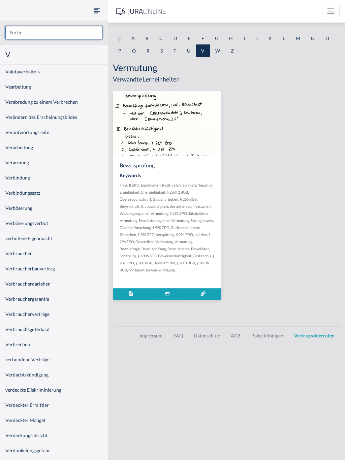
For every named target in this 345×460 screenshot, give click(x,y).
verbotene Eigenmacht (28, 238)
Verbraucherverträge (27, 314)
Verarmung (17, 162)
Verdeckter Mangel (25, 420)
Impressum (151, 335)
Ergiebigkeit (151, 185)
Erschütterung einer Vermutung (164, 220)
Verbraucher (18, 253)
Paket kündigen (267, 335)
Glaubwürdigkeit (154, 206)
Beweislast (200, 249)
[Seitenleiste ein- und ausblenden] (97, 10)
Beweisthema (178, 249)
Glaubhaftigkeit (166, 199)
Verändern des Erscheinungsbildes (41, 117)
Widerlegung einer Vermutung (144, 213)
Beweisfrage (130, 249)
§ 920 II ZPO (129, 185)
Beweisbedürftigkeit (174, 256)
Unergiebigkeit (153, 192)
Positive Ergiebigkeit (179, 185)
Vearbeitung (18, 87)
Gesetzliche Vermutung (154, 241)
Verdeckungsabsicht (26, 435)
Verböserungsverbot (26, 223)
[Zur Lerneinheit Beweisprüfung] (203, 294)
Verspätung (165, 234)
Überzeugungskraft (135, 199)
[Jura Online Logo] (141, 11)
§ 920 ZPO (160, 227)
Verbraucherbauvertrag (30, 268)
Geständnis (202, 256)
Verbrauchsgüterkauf (27, 329)
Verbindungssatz (22, 193)
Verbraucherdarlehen (28, 284)
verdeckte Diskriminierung (33, 390)
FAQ (178, 335)
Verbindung (17, 177)
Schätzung (128, 256)
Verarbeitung (19, 147)
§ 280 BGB (143, 263)
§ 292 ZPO (178, 213)
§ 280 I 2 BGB (177, 192)
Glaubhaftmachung (135, 227)
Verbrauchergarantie (27, 299)
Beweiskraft (129, 206)
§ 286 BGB (188, 199)
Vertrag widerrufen (314, 335)
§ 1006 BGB (147, 256)
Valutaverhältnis (22, 71)
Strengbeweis (202, 220)
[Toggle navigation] (331, 11)
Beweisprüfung (154, 249)
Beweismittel (164, 263)
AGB (236, 335)
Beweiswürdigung (160, 270)
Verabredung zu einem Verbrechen (41, 102)
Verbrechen (17, 344)
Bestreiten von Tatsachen (190, 206)
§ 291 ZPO (184, 234)
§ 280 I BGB (186, 263)
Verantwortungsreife (27, 132)
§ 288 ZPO (146, 234)
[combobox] (53, 32)
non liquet (136, 270)
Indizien (200, 234)
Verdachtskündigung (27, 374)
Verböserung (18, 208)
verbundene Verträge (27, 359)
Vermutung (183, 241)
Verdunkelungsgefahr (27, 450)
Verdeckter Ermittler (27, 405)
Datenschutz (207, 335)
